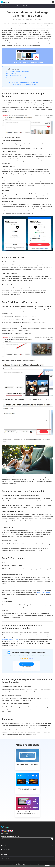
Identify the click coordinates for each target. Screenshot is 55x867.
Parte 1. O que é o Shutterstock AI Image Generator (18, 71)
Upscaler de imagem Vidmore (10, 639)
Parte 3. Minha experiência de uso (14, 75)
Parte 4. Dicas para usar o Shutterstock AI (16, 77)
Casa (2, 5)
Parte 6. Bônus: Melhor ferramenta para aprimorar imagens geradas (22, 82)
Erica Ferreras (18, 19)
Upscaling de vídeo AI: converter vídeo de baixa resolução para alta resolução (27, 765)
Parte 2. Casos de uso (11, 73)
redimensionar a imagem (28, 477)
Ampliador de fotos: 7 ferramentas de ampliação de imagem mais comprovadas (27, 812)
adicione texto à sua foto (43, 592)
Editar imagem (13, 5)
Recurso (6, 5)
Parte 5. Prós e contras (11, 80)
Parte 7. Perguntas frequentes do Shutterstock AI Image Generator (21, 84)
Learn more (40, 865)
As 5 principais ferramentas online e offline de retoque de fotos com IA (27, 789)
